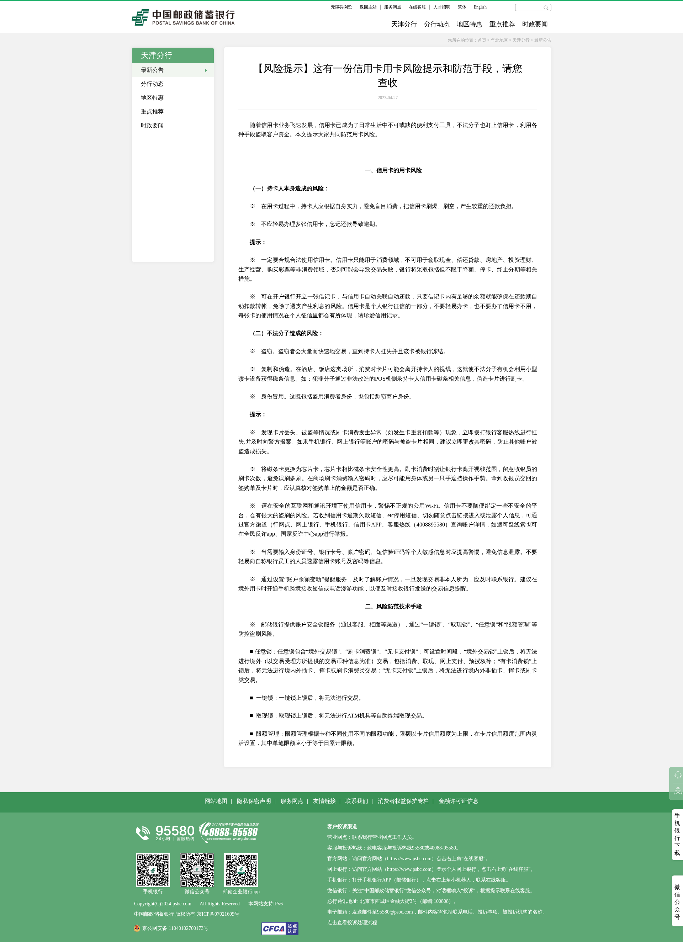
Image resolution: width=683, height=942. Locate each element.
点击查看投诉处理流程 (352, 922)
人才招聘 (441, 7)
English (480, 7)
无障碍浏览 (341, 7)
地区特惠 (469, 24)
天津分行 (404, 24)
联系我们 (356, 801)
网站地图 (216, 801)
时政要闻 (535, 24)
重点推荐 (502, 24)
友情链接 (324, 801)
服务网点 (392, 7)
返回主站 (368, 7)
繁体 (462, 7)
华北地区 (499, 40)
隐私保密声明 (254, 801)
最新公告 (542, 40)
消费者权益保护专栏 (403, 801)
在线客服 (417, 7)
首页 (482, 40)
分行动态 (437, 24)
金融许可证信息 (458, 801)
